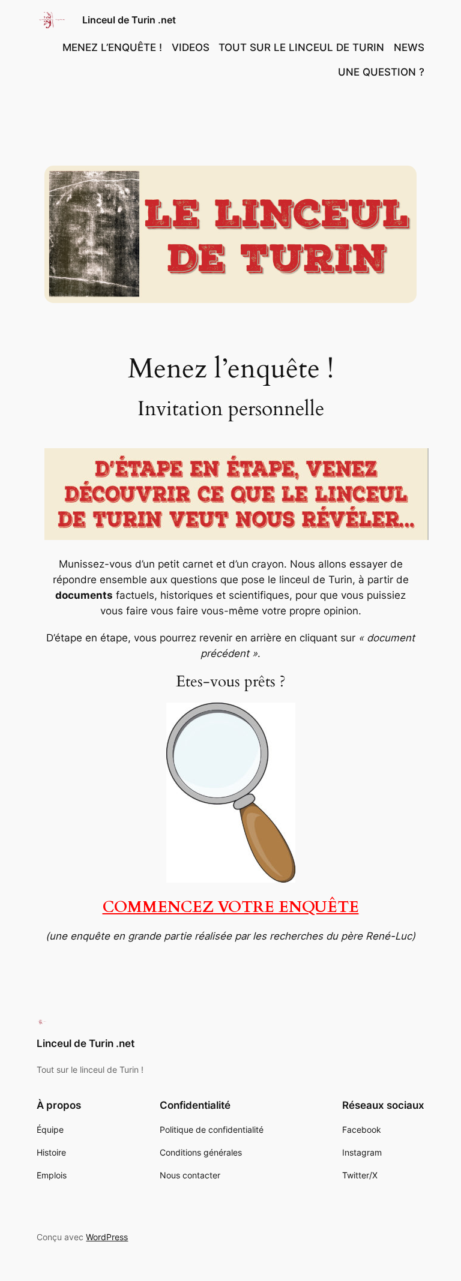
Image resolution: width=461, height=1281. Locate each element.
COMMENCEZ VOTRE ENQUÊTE (231, 907)
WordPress (107, 1237)
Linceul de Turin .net (129, 20)
